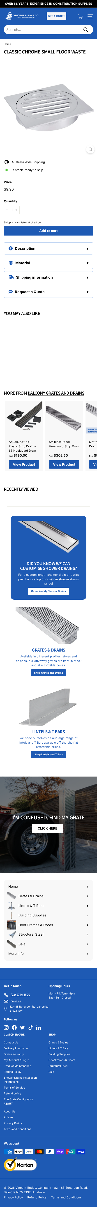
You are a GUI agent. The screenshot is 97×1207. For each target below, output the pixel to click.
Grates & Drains (58, 1042)
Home (7, 44)
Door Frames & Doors (61, 1060)
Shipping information (34, 277)
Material (22, 263)
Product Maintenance (17, 1066)
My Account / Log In (16, 1060)
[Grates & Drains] (48, 625)
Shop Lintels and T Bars (48, 754)
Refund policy (12, 1093)
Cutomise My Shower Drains (48, 591)
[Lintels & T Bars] (48, 707)
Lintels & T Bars (58, 1048)
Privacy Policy (13, 1123)
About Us (9, 1111)
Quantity (10, 201)
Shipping (9, 222)
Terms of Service (14, 1087)
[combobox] (48, 29)
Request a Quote (30, 291)
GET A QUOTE (56, 16)
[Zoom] (90, 149)
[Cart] (80, 16)
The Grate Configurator (18, 1099)
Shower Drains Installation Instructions (20, 1079)
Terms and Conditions (17, 1129)
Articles (8, 1117)
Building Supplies (59, 1054)
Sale (51, 1071)
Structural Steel (58, 1066)
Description (25, 248)
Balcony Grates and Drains (56, 393)
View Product (24, 368)
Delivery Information (16, 1048)
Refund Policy (12, 1071)
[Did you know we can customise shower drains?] (48, 539)
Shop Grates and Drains (48, 672)
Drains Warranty (14, 1054)
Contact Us (11, 1042)
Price (8, 182)
